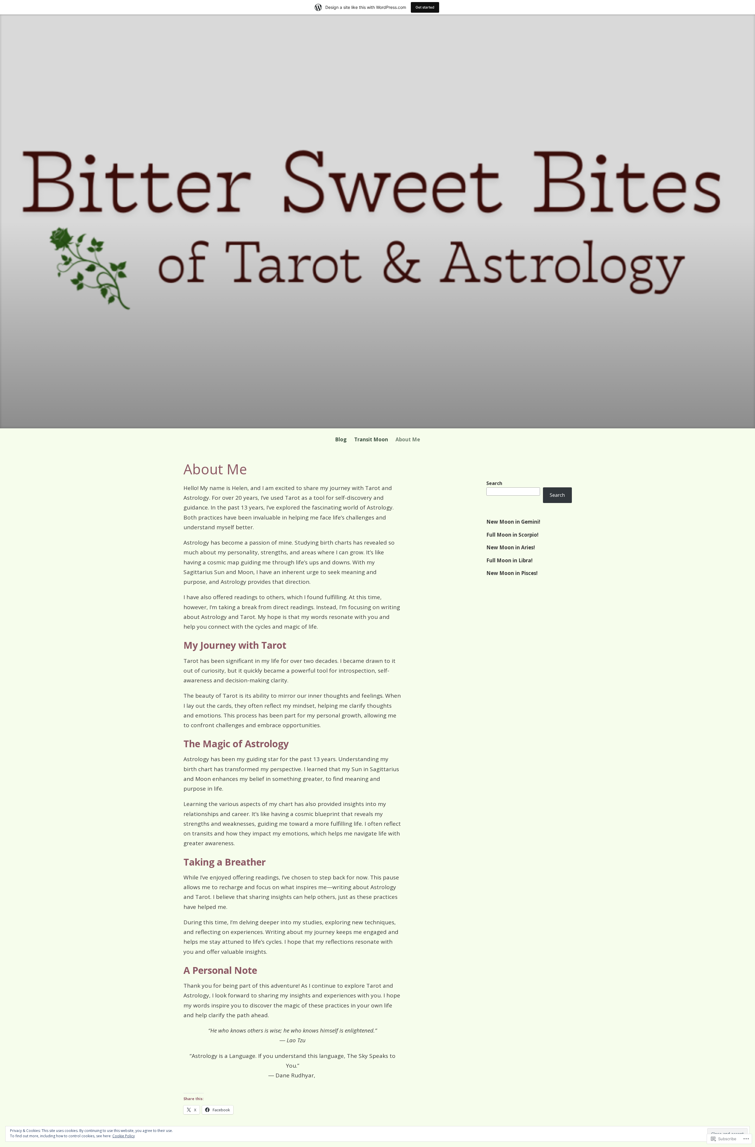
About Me (407, 439)
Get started (425, 7)
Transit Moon (371, 439)
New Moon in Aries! (510, 547)
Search (494, 483)
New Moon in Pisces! (512, 573)
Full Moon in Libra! (509, 560)
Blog (341, 439)
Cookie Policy (123, 1135)
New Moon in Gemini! (513, 521)
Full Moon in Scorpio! (512, 534)
